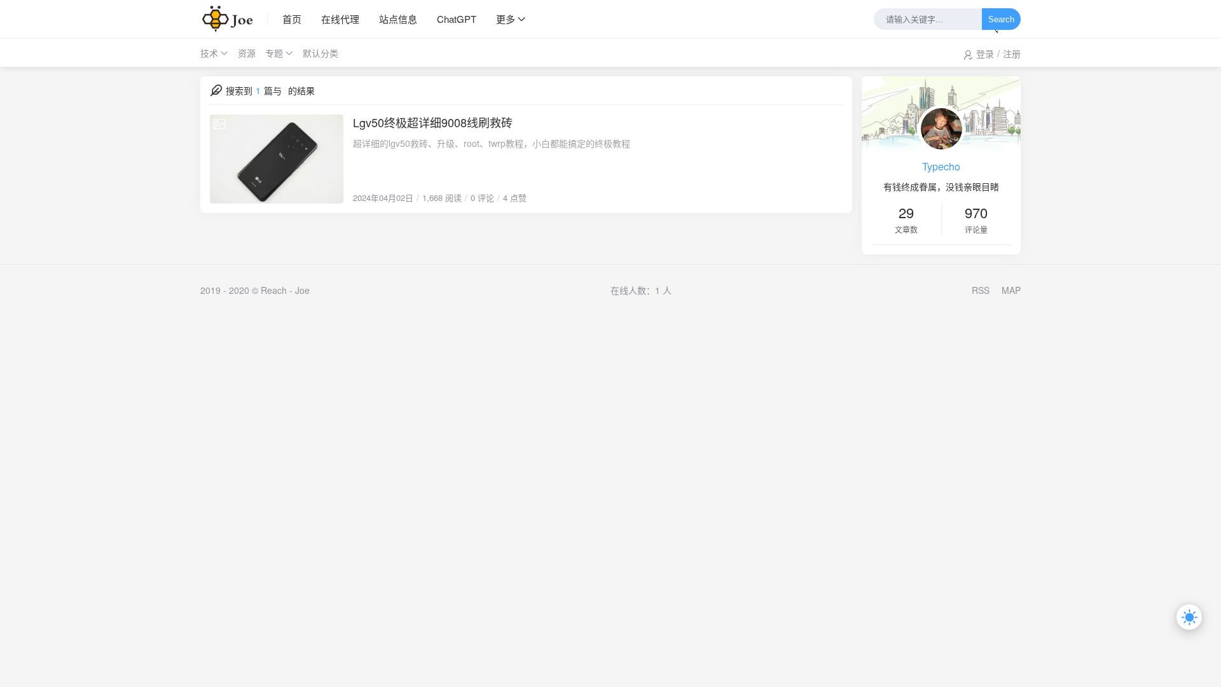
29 (906, 212)
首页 (291, 18)
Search (1001, 19)
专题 (274, 52)
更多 (505, 18)
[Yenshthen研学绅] (234, 19)
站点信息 (398, 18)
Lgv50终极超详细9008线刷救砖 (433, 122)
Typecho (941, 166)
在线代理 (340, 18)
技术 (209, 52)
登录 (985, 53)
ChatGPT (456, 18)
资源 (247, 52)
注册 (1012, 53)
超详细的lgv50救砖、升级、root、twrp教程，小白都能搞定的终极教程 (491, 143)
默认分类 (320, 52)
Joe (302, 290)
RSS (981, 290)
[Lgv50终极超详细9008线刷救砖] (276, 159)
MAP (1011, 290)
